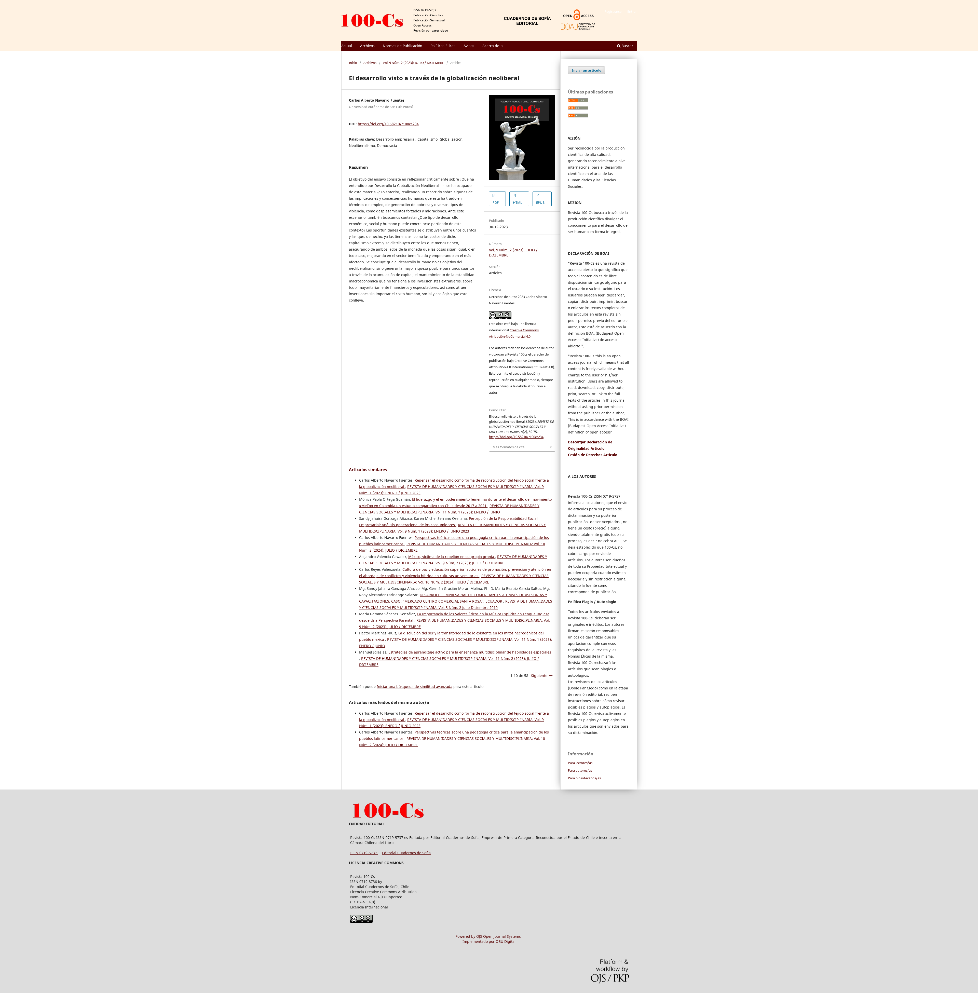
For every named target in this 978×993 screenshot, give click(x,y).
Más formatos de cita (508, 447)
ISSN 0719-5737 (364, 852)
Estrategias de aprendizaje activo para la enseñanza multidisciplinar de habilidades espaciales (469, 652)
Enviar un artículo (586, 70)
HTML (517, 202)
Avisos (469, 45)
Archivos (367, 45)
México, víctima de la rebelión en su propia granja (451, 556)
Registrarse (612, 11)
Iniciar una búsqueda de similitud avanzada (414, 686)
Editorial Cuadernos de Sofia (406, 852)
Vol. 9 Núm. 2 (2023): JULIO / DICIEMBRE (413, 62)
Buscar (626, 45)
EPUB (540, 202)
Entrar (632, 11)
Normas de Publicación (402, 45)
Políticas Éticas (442, 45)
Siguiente (539, 675)
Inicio (353, 62)
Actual (346, 45)
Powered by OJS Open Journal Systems (488, 936)
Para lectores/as (580, 762)
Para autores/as (580, 770)
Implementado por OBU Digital (489, 941)
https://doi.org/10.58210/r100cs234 (388, 123)
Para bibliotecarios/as (584, 778)
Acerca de (491, 45)
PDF (496, 202)
